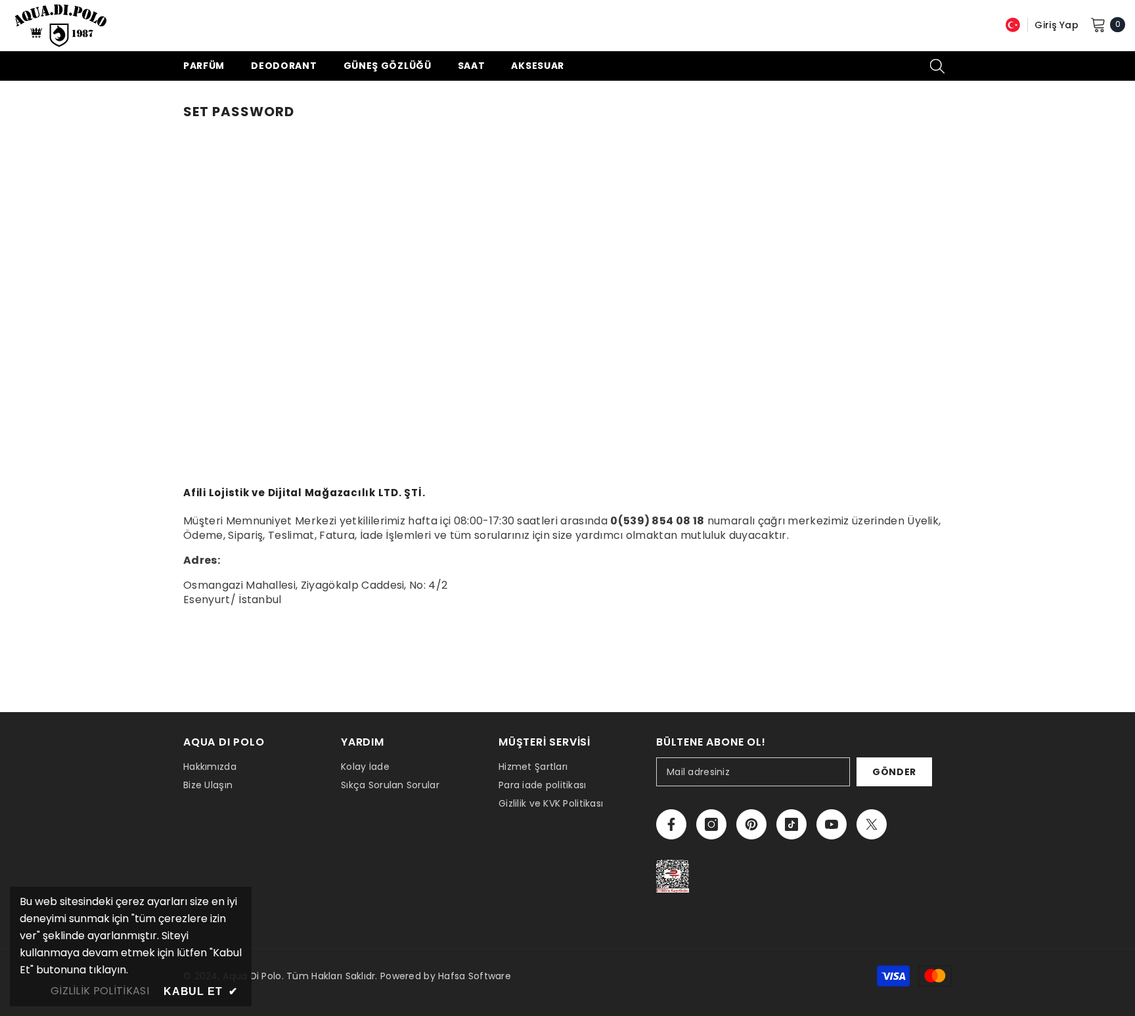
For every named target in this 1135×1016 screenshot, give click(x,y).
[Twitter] (872, 824)
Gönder (894, 771)
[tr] (1013, 24)
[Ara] (937, 66)
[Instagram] (711, 824)
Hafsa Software (474, 976)
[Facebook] (671, 824)
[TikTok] (791, 824)
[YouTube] (831, 824)
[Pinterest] (751, 824)
